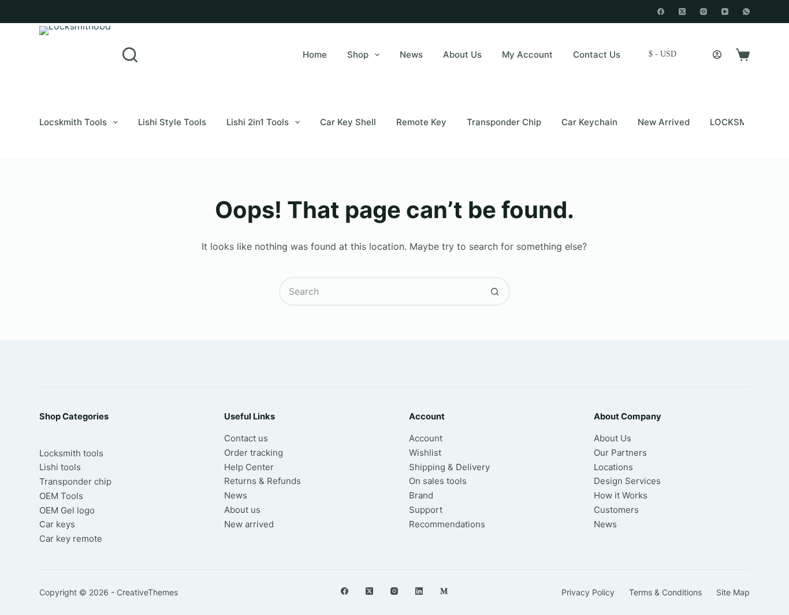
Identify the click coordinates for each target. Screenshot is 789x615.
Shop (358, 54)
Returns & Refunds (262, 480)
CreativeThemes (147, 592)
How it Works (620, 495)
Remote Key (421, 122)
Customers (616, 509)
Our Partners (620, 452)
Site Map (733, 592)
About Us (462, 54)
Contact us (246, 438)
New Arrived (664, 122)
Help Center (249, 467)
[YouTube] (724, 11)
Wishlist (425, 452)
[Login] (717, 54)
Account (425, 438)
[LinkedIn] (419, 591)
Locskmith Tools (73, 122)
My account (527, 54)
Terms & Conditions (665, 592)
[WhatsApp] (746, 11)
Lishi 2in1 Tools (257, 122)
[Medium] (444, 591)
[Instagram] (703, 11)
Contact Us (596, 54)
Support (425, 509)
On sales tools (438, 480)
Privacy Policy (588, 592)
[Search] (129, 54)
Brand (421, 495)
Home (315, 54)
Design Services (627, 480)
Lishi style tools (172, 122)
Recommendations (447, 524)
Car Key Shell (348, 122)
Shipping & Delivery (449, 467)
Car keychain (589, 122)
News (411, 54)
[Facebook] (660, 11)
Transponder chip (504, 122)
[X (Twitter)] (682, 11)
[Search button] (495, 291)
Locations (613, 467)
